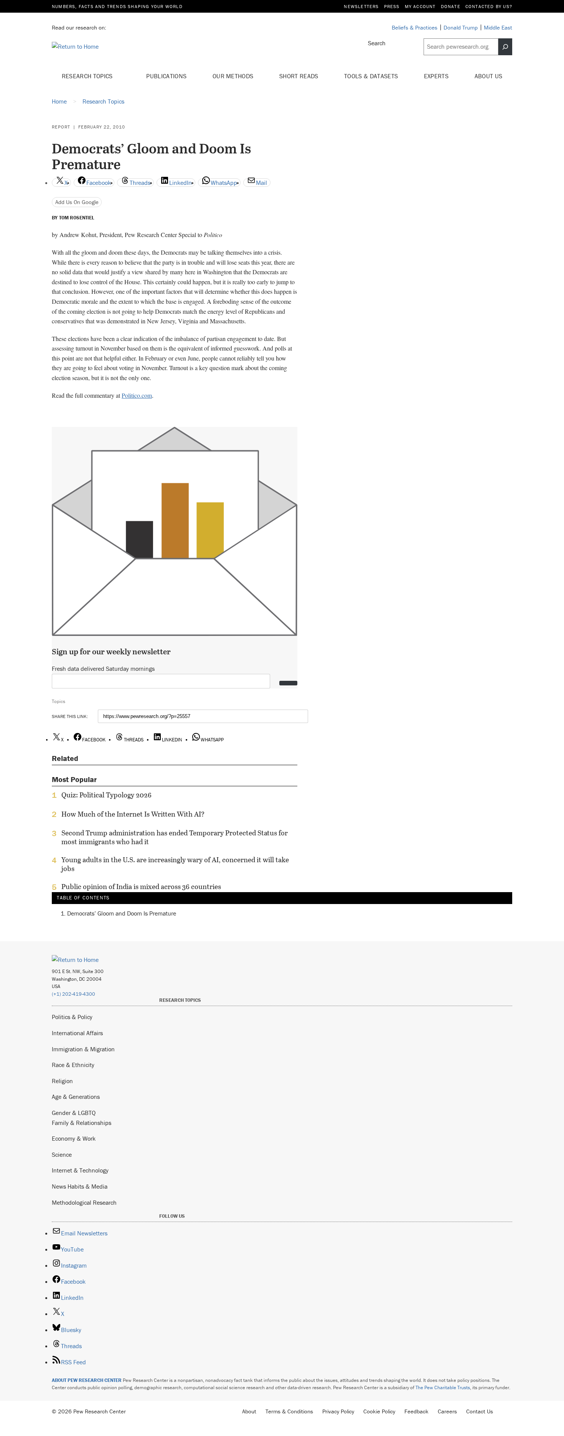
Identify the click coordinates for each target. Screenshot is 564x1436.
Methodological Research (84, 1202)
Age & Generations (76, 1096)
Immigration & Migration (83, 1049)
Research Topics (88, 76)
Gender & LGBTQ (74, 1113)
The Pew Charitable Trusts (443, 1387)
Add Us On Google (77, 202)
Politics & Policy (72, 1017)
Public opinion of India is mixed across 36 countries (141, 886)
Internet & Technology (80, 1170)
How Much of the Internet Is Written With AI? (132, 814)
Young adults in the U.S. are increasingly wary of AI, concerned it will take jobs (175, 864)
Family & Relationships (81, 1122)
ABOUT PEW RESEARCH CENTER (87, 1380)
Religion (62, 1081)
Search (377, 43)
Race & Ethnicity (73, 1065)
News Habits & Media (79, 1186)
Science (62, 1154)
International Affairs (77, 1033)
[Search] (505, 46)
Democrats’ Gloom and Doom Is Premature (121, 913)
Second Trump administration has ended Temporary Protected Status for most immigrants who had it (174, 837)
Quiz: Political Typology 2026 (106, 795)
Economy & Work (74, 1138)
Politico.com (137, 395)
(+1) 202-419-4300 (73, 994)
